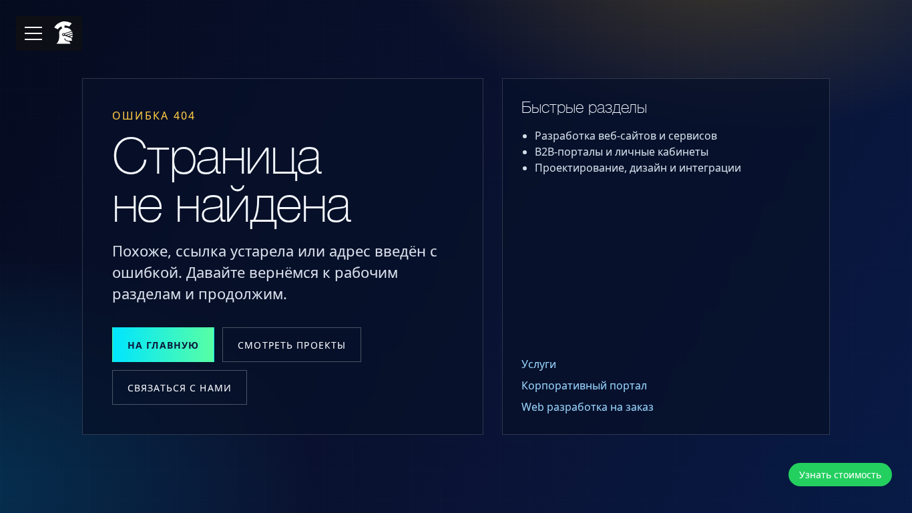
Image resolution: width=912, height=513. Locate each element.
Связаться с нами (180, 387)
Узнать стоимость (840, 474)
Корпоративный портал (584, 385)
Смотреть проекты (292, 345)
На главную (163, 345)
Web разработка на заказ (587, 406)
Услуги (538, 364)
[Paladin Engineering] (62, 33)
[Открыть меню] (33, 33)
